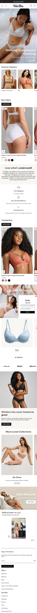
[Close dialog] (35, 296)
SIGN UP (27, 312)
